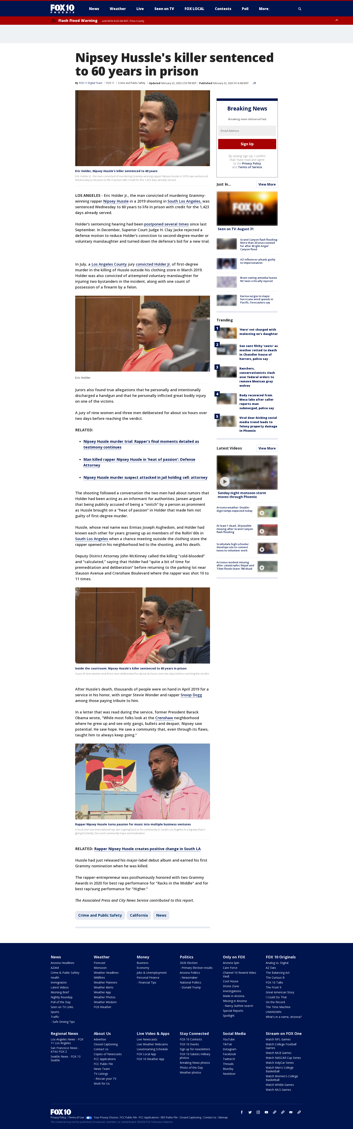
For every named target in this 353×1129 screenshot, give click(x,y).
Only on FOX (234, 956)
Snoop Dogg (191, 694)
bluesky (282, 1112)
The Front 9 (273, 987)
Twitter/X (229, 1059)
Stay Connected (194, 1033)
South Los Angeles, (185, 201)
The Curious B (275, 977)
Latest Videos (229, 448)
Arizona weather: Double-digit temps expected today (234, 509)
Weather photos (190, 1072)
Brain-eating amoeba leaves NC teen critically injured (258, 279)
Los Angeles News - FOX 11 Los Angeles (67, 1041)
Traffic (55, 1017)
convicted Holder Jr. (153, 264)
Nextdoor (229, 1074)
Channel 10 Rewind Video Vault (239, 974)
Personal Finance (148, 977)
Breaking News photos (195, 1063)
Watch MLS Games (278, 1090)
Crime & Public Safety (65, 973)
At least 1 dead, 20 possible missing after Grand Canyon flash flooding (235, 529)
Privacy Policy (251, 163)
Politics (186, 956)
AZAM (55, 968)
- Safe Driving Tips (63, 1022)
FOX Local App (146, 1054)
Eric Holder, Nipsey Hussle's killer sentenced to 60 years (116, 171)
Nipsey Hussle (116, 201)
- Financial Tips (146, 982)
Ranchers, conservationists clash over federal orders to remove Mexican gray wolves (257, 377)
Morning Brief (60, 992)
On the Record (275, 1002)
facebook (242, 1112)
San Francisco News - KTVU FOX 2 (65, 1050)
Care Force (230, 968)
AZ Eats (271, 968)
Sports (55, 1012)
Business (143, 963)
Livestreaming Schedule (152, 1049)
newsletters (299, 1112)
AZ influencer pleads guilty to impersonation (257, 261)
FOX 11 (110, 83)
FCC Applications (105, 1059)
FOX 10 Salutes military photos (195, 1056)
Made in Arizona (233, 996)
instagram (258, 1112)
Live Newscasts (147, 1039)
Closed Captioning (106, 1044)
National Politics (190, 982)
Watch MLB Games (279, 1053)
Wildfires (99, 977)
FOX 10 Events (189, 1044)
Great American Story (280, 992)
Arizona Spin (231, 963)
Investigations (232, 991)
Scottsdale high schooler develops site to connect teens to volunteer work (233, 547)
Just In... (224, 184)
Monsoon (100, 968)
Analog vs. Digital (277, 963)
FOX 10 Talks (274, 982)
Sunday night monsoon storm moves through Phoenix (242, 495)
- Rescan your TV (105, 1079)
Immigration (59, 982)
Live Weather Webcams (152, 1044)
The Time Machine (278, 1007)
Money (143, 956)
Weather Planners (105, 982)
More (263, 8)
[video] (247, 472)
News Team (102, 1069)
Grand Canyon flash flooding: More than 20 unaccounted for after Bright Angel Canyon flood (259, 244)
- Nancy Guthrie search (238, 1006)
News (161, 915)
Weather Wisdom (105, 1002)
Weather (102, 956)
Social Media (234, 1033)
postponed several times (166, 224)
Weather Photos (104, 997)
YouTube (229, 1039)
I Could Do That (276, 997)
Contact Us (101, 1049)
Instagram (229, 1049)
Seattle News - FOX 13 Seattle (65, 1058)
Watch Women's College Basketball (282, 1078)
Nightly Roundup (62, 997)
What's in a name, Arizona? (284, 1017)
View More (267, 184)
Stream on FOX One (284, 1033)
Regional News (64, 1033)
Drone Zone (231, 986)
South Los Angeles (92, 538)
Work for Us (102, 1083)
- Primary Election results (196, 968)
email (291, 1112)
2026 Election (189, 963)
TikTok (227, 1044)
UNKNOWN (273, 1012)
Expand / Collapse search (299, 9)
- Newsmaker (189, 977)
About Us (102, 1033)
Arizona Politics (190, 973)
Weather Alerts (103, 987)
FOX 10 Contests (191, 1039)
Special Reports (233, 1011)
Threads (228, 1064)
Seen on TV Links (62, 1007)
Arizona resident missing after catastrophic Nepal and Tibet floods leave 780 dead (235, 565)
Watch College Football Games (281, 1046)
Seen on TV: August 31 (236, 229)
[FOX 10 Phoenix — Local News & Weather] (64, 9)
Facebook (229, 1054)
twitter (250, 1112)
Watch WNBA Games (280, 1085)
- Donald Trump (190, 987)
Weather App (102, 992)
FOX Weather (102, 1007)
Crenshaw (164, 717)
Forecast (99, 963)
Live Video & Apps (153, 1033)
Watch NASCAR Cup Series (283, 1058)
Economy (143, 968)
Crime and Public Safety (131, 83)
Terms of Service (250, 167)
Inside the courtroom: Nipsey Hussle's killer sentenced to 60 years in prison (131, 668)
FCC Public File (103, 1064)
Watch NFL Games (278, 1039)
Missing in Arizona (235, 1001)
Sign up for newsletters (195, 1049)
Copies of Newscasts (108, 1054)
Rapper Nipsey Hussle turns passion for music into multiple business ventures (133, 824)
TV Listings (101, 1074)
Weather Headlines (106, 973)
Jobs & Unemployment (152, 973)
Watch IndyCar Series (280, 1063)
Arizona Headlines (62, 963)
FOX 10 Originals (281, 956)
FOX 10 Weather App (150, 1059)
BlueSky (228, 1069)
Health (55, 977)
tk (274, 1112)
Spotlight (229, 1015)
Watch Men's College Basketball (280, 1069)
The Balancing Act (278, 973)
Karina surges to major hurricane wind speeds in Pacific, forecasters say (256, 299)
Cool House (230, 981)
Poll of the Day (60, 1002)
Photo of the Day (191, 1067)
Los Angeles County (108, 264)
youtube (266, 1112)
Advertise (100, 1039)
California (139, 915)
